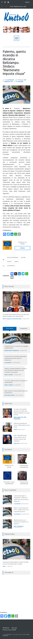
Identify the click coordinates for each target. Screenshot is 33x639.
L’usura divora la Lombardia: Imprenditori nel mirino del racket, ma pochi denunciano (16, 358)
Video (4, 566)
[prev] (5, 310)
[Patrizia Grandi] (24, 475)
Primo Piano (7, 395)
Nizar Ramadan (24, 465)
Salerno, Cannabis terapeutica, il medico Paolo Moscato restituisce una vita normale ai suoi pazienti (16, 370)
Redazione (6, 628)
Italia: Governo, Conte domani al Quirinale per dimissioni (16, 392)
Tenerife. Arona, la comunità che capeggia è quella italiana (16, 347)
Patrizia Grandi (24, 482)
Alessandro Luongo (9, 482)
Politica (13, 395)
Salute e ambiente (9, 374)
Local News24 (10, 80)
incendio (23, 257)
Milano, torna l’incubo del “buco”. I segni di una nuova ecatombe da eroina (21, 510)
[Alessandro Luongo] (9, 475)
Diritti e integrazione (8, 318)
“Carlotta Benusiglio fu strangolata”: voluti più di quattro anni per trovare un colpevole (21, 498)
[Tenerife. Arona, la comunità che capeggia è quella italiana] (16, 338)
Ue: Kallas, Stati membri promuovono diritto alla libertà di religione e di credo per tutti (16, 316)
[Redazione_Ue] (7, 245)
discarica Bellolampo (12, 257)
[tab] (9, 329)
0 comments (19, 81)
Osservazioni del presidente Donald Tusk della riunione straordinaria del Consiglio (15, 563)
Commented (23, 328)
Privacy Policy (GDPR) (9, 630)
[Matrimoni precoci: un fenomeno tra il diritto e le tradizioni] (7, 524)
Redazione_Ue (9, 81)
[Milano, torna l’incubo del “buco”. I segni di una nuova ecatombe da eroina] (7, 511)
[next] (28, 310)
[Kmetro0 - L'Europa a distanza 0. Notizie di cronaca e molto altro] (16, 20)
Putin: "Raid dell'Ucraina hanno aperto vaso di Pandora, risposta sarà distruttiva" (20, 438)
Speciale (7, 350)
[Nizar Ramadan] (24, 459)
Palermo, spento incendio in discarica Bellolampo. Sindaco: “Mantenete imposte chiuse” (14, 63)
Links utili (14, 628)
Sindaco (16, 261)
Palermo (9, 261)
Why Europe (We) (17, 318)
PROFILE (22, 248)
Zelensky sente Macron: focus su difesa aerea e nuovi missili (18, 6)
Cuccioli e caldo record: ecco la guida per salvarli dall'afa (16, 382)
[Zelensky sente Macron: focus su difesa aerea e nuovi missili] (7, 427)
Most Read (9, 328)
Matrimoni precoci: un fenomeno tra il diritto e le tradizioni (21, 522)
